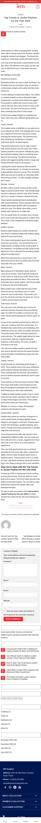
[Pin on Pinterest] (26, 506)
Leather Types (17, 698)
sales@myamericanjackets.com (15, 783)
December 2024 (7, 740)
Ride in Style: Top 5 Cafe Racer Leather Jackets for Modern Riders (22, 664)
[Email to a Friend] (22, 506)
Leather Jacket (6, 698)
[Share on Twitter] (18, 506)
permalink (36, 514)
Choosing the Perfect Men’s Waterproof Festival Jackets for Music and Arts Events (23, 650)
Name (6, 580)
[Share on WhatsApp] (10, 506)
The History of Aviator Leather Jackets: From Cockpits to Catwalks (21, 678)
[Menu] (3, 7)
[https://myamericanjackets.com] (20, 7)
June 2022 (5, 752)
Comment (8, 561)
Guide (3, 716)
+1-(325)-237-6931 (13, 779)
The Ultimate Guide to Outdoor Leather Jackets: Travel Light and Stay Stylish (22, 657)
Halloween (5, 720)
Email (6, 590)
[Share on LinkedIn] (30, 506)
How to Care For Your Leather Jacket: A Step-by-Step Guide (10, 539)
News (3, 728)
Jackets (20, 14)
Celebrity (4, 712)
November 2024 (7, 744)
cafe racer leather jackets (14, 348)
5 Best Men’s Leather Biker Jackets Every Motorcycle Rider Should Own (23, 671)
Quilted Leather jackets (10, 231)
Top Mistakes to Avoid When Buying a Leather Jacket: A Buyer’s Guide (31, 539)
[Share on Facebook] (14, 506)
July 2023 (4, 748)
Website (7, 601)
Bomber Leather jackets (10, 188)
